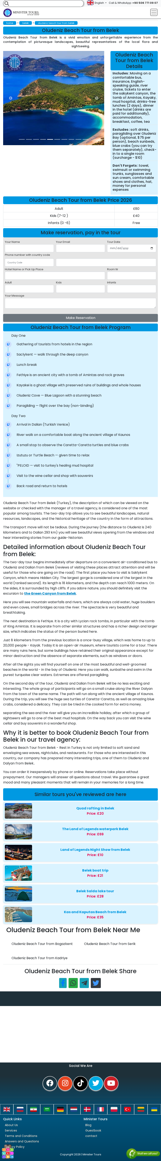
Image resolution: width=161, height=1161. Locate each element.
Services (11, 1130)
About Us (11, 1125)
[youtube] (111, 1083)
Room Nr (112, 269)
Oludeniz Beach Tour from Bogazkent (42, 943)
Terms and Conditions (21, 1136)
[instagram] (65, 1083)
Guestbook (93, 1130)
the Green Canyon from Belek (50, 593)
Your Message (14, 296)
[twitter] (95, 1083)
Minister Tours (26, 13)
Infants (111, 282)
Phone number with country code (27, 255)
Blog (88, 1125)
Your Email (63, 242)
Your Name (12, 242)
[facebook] (50, 1083)
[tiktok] (80, 1083)
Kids (59, 282)
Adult (8, 282)
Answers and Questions (22, 1141)
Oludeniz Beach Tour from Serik (110, 943)
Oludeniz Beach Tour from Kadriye (40, 958)
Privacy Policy (15, 1147)
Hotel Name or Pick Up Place (24, 269)
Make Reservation (80, 317)
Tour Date (113, 242)
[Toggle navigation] (154, 12)
